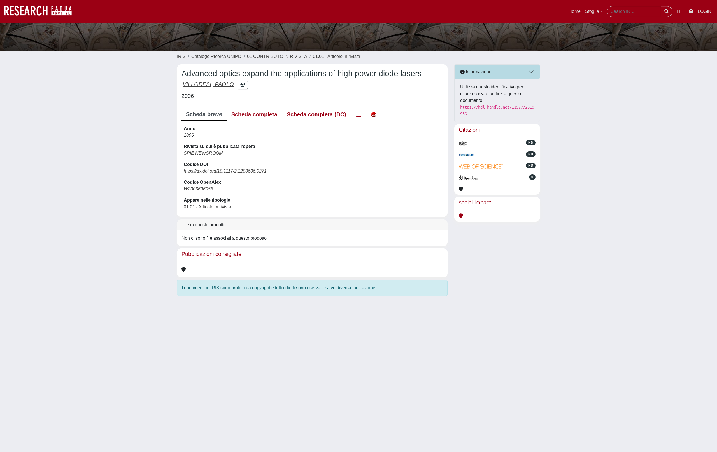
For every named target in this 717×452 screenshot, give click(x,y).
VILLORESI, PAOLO (208, 84)
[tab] (358, 114)
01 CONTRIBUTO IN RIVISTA (277, 56)
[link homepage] (40, 11)
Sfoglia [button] (592, 11)
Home (575, 11)
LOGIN (704, 11)
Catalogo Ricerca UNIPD (216, 56)
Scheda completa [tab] (254, 114)
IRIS (181, 56)
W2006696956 (198, 189)
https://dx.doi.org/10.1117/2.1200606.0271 (225, 171)
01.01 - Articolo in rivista (336, 56)
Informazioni (477, 71)
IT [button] (679, 11)
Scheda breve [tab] (204, 114)
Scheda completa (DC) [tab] (316, 114)
